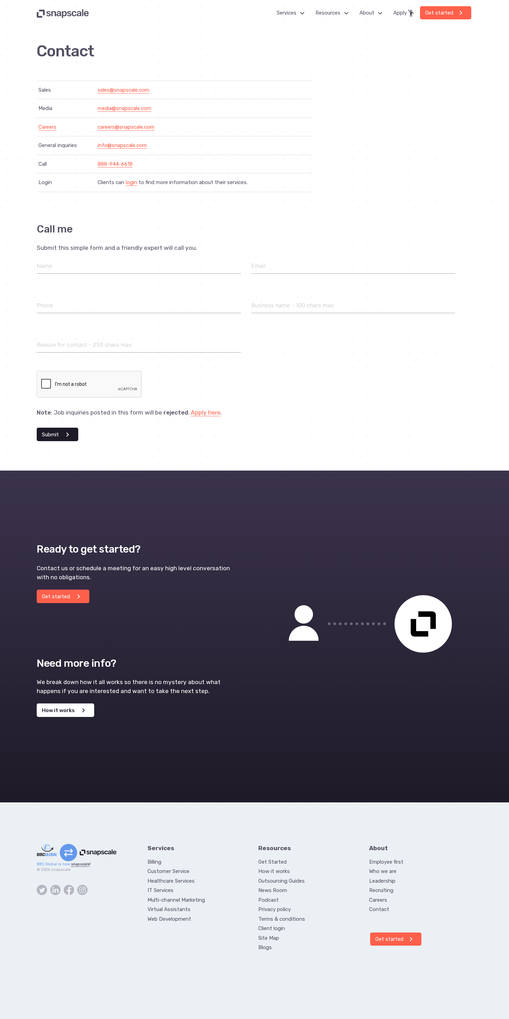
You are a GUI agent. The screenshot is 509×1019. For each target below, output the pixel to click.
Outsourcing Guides (281, 881)
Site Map (268, 938)
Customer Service (168, 871)
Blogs (265, 947)
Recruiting (381, 890)
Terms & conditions (281, 919)
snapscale (80, 864)
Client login (271, 928)
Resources (333, 13)
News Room (272, 890)
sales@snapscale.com (123, 90)
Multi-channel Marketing (176, 900)
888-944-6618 (115, 164)
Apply (404, 13)
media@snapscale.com (124, 108)
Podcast (268, 900)
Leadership (382, 881)
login (131, 182)
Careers (47, 127)
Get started (445, 13)
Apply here (206, 412)
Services (293, 13)
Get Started (272, 862)
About (372, 13)
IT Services (160, 890)
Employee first (386, 862)
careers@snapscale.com (126, 127)
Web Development (169, 919)
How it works (65, 710)
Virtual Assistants (169, 909)
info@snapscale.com (122, 145)
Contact (379, 909)
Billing (154, 862)
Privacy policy (274, 909)
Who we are (382, 871)
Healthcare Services (171, 881)
